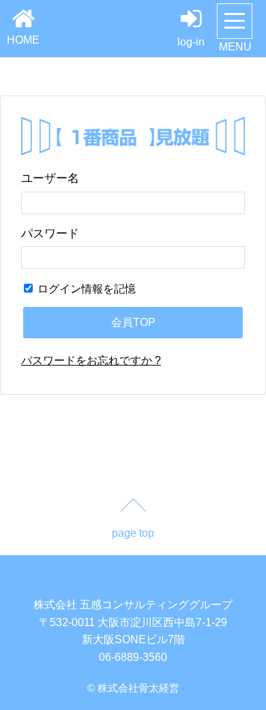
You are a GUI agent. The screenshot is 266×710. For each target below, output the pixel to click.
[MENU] (234, 21)
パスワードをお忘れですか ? (91, 360)
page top (133, 533)
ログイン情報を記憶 (85, 289)
